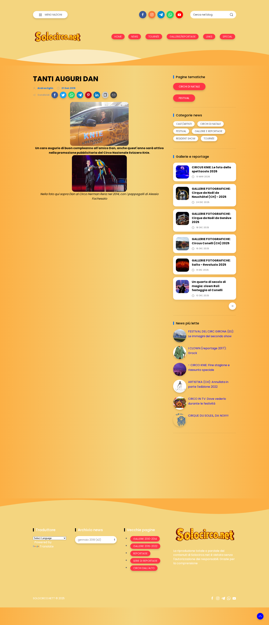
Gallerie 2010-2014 (145, 539)
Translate (47, 546)
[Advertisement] (200, 461)
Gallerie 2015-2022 (145, 546)
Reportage (140, 553)
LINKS (209, 36)
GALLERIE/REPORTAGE (183, 36)
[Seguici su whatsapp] (170, 14)
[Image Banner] (204, 534)
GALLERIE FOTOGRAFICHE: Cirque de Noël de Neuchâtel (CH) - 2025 (211, 193)
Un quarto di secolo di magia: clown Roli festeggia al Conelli (209, 286)
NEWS (134, 36)
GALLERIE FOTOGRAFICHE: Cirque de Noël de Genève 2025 (211, 218)
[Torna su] (260, 616)
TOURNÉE (153, 36)
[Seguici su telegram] (161, 14)
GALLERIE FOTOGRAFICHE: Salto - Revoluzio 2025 (211, 262)
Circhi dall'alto (144, 568)
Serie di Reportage (145, 561)
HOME (118, 36)
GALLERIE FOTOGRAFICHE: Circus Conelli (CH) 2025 (211, 241)
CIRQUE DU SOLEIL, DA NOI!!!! (208, 415)
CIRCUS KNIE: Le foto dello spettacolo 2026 (211, 169)
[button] (54, 95)
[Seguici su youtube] (179, 14)
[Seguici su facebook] (142, 14)
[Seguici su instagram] (152, 14)
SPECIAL (227, 36)
